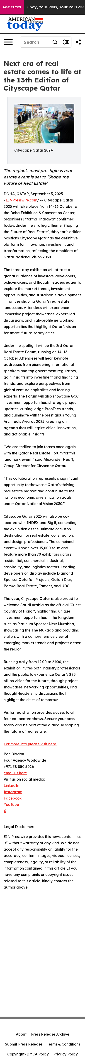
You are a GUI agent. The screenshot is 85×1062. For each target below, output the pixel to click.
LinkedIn (11, 785)
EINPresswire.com (21, 200)
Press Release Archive (50, 1034)
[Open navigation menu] (8, 42)
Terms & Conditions (63, 1044)
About (21, 1034)
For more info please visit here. (30, 744)
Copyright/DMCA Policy (28, 1054)
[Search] (54, 42)
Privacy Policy (65, 1054)
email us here (15, 773)
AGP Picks (12, 7)
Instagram (13, 792)
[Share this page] (78, 42)
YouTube (11, 804)
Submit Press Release (23, 1044)
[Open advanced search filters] (65, 42)
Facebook (13, 798)
